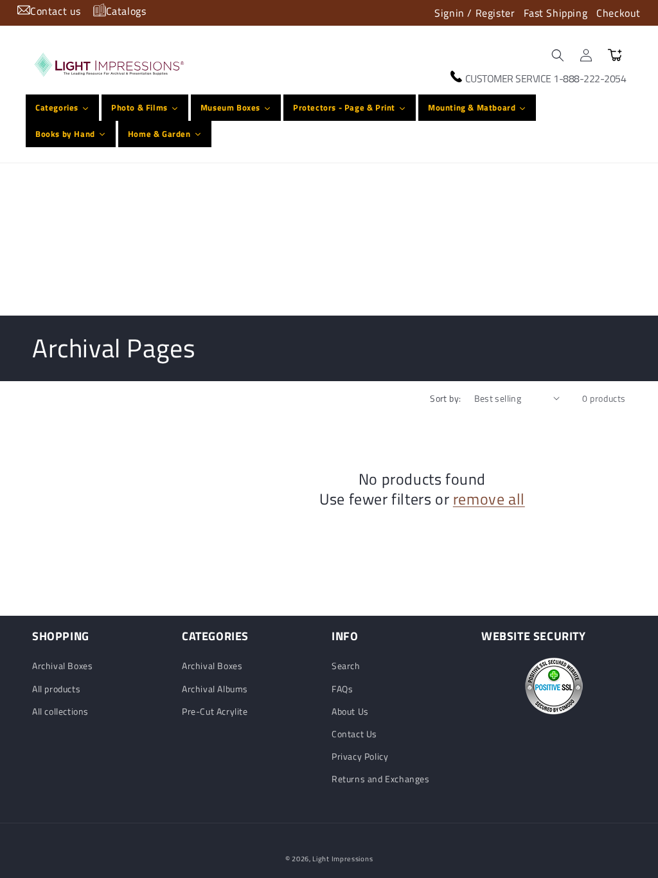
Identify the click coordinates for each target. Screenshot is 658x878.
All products (56, 688)
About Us (350, 711)
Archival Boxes (62, 665)
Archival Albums (215, 688)
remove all (489, 499)
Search (346, 665)
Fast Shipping (555, 13)
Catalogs (126, 11)
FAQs (342, 688)
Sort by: (445, 398)
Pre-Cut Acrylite (215, 711)
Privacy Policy (360, 756)
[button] (558, 55)
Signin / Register (474, 13)
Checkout (618, 13)
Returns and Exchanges (381, 778)
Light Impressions (342, 859)
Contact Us (354, 733)
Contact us (55, 11)
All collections (60, 711)
